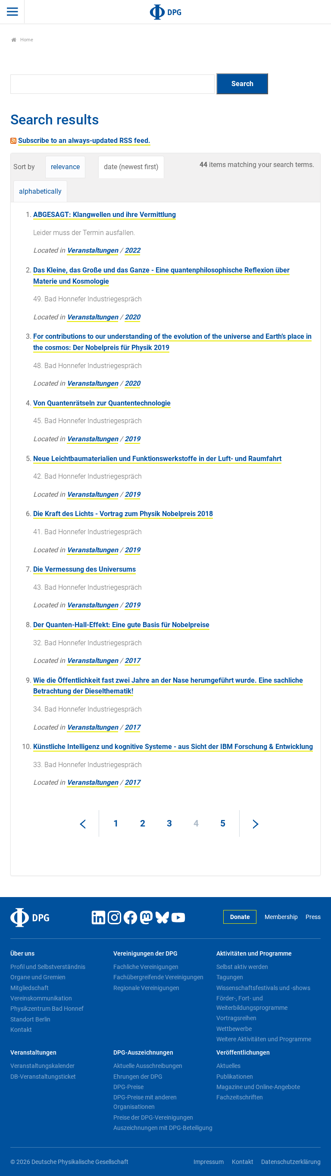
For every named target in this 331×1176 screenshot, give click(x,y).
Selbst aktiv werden (242, 966)
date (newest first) (131, 167)
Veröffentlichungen (243, 1052)
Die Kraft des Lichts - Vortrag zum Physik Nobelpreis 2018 (123, 514)
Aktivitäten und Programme (254, 953)
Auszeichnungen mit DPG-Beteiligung (162, 1127)
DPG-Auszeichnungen (143, 1052)
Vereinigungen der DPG (145, 953)
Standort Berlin (30, 1019)
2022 (132, 250)
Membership (281, 917)
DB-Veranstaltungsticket (43, 1076)
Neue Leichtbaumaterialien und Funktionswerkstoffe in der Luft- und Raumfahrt (157, 459)
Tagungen (229, 977)
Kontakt (21, 1029)
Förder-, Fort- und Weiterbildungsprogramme (251, 1003)
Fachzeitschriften (239, 1097)
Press (313, 917)
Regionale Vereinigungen (146, 987)
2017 (132, 660)
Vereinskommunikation (41, 998)
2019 (132, 439)
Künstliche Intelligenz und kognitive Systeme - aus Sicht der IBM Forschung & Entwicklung (173, 747)
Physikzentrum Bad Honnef (47, 1008)
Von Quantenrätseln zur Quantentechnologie (102, 403)
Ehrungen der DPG (137, 1076)
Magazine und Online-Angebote (258, 1086)
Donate (240, 917)
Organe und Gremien (38, 977)
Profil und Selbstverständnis (47, 966)
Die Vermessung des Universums (84, 569)
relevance (65, 167)
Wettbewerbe (234, 1028)
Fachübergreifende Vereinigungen (158, 977)
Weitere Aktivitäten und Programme (263, 1039)
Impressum (209, 1162)
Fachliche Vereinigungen (145, 966)
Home (26, 40)
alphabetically (40, 191)
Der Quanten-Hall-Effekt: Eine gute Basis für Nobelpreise (121, 625)
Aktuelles (228, 1065)
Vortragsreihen (236, 1018)
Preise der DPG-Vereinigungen (153, 1117)
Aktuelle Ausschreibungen (147, 1065)
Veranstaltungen (92, 250)
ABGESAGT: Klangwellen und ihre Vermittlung (104, 214)
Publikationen (234, 1076)
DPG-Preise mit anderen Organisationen (145, 1102)
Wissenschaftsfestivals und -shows (263, 987)
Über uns (22, 953)
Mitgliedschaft (29, 987)
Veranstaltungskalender (42, 1065)
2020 (132, 317)
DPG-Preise (128, 1086)
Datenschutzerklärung (291, 1162)
